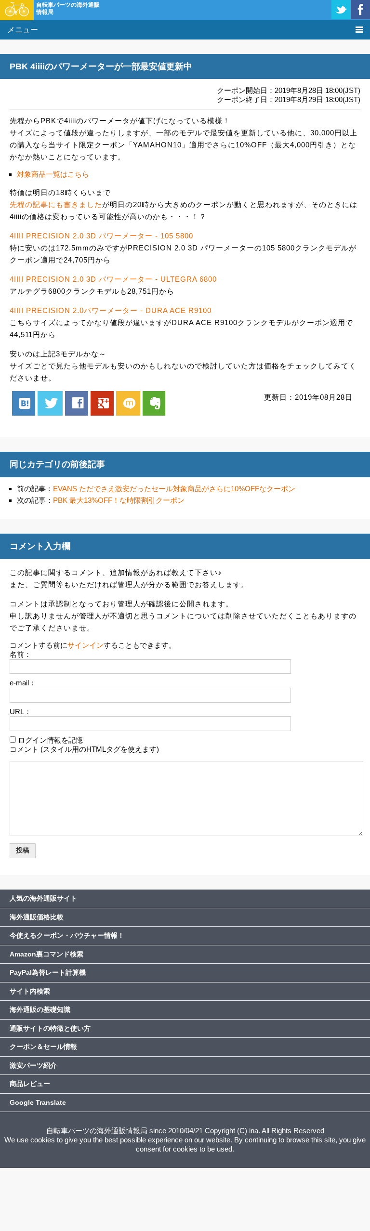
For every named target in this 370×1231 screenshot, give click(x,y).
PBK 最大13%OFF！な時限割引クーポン (119, 500)
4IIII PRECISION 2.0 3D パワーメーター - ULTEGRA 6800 (113, 279)
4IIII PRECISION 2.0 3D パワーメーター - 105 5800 (101, 236)
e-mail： (23, 683)
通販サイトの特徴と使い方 (50, 1028)
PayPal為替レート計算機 (48, 972)
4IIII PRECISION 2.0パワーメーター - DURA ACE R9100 (110, 310)
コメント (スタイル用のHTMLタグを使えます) (84, 749)
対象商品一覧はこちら (53, 174)
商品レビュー (30, 1083)
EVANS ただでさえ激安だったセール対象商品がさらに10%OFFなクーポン (174, 489)
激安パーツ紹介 (33, 1065)
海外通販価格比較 (37, 917)
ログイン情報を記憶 (50, 740)
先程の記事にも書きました (56, 204)
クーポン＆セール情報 (43, 1046)
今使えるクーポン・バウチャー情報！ (67, 935)
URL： (20, 711)
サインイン (85, 645)
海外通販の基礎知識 (40, 1009)
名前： (20, 654)
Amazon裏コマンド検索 (46, 954)
